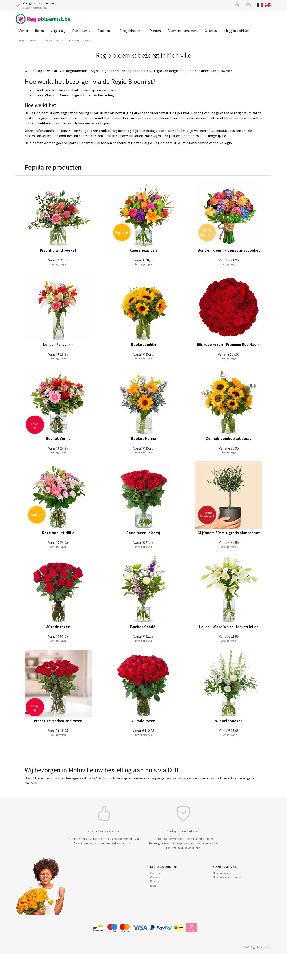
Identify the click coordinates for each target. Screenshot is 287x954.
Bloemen (104, 30)
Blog (153, 886)
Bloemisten (36, 40)
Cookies (155, 877)
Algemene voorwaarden (227, 877)
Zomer (23, 30)
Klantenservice (221, 873)
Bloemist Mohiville (79, 40)
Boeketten (80, 30)
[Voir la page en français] (260, 4)
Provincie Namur (55, 40)
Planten (155, 30)
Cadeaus (211, 30)
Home (22, 40)
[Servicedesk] (248, 5)
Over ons (155, 873)
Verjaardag (58, 30)
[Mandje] (236, 5)
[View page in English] (268, 4)
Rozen (39, 30)
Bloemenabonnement (182, 30)
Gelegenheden (130, 30)
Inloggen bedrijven (237, 30)
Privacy (154, 881)
